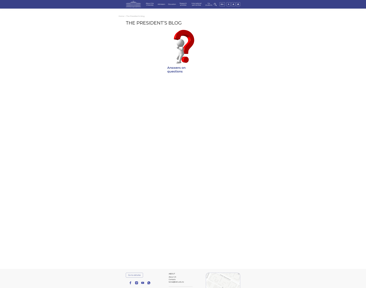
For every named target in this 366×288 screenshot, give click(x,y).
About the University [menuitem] (150, 4)
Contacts (172, 279)
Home (121, 16)
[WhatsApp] (148, 283)
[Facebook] (130, 283)
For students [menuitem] (208, 4)
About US (172, 277)
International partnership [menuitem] (196, 4)
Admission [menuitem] (161, 4)
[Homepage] (133, 4)
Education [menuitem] (172, 4)
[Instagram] (136, 283)
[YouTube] (142, 283)
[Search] (215, 5)
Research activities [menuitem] (183, 4)
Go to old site (134, 275)
